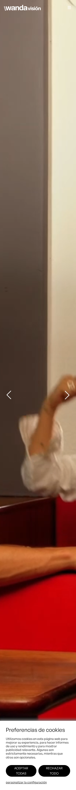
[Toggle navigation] (69, 7)
